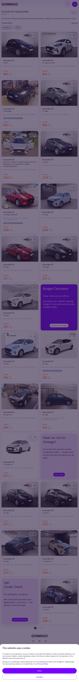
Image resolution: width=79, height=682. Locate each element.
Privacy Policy (43, 664)
